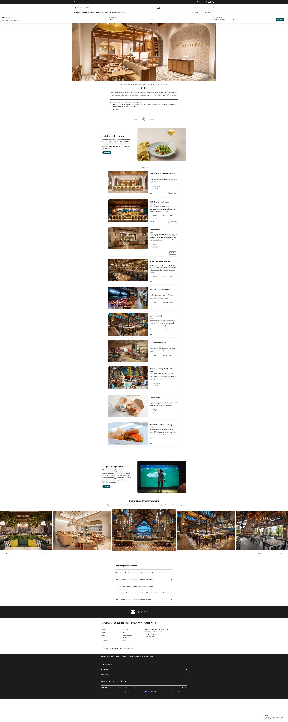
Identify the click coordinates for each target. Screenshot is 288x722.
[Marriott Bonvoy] (210, 2)
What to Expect (204, 7)
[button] (201, 2)
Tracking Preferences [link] (105, 691)
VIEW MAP (195, 12)
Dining (158, 7)
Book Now (106, 486)
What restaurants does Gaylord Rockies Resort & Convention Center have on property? (139, 573)
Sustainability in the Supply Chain (175, 691)
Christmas (172, 7)
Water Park (180, 7)
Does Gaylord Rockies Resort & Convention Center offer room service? (134, 579)
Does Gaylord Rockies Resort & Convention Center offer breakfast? (133, 599)
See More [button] (174, 95)
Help (115, 692)
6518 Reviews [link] (124, 12)
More (151, 193)
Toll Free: (152, 634)
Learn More (115, 109)
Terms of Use (119, 691)
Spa (186, 7)
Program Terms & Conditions (129, 691)
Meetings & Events (193, 7)
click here (279, 718)
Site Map (103, 692)
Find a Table (172, 193)
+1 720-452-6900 (207, 12)
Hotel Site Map (110, 692)
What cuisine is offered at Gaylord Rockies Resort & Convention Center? (135, 586)
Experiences (165, 7)
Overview (146, 7)
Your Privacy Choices (151, 691)
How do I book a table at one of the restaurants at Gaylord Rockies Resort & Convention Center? (141, 593)
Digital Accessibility (162, 691)
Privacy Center (140, 691)
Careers (113, 691)
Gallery (212, 7)
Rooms (152, 7)
